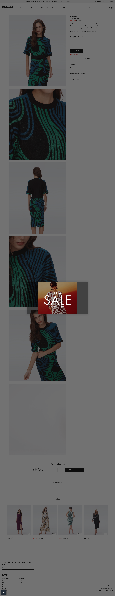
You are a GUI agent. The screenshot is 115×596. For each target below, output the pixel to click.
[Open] (3, 592)
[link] (57, 298)
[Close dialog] (86, 283)
